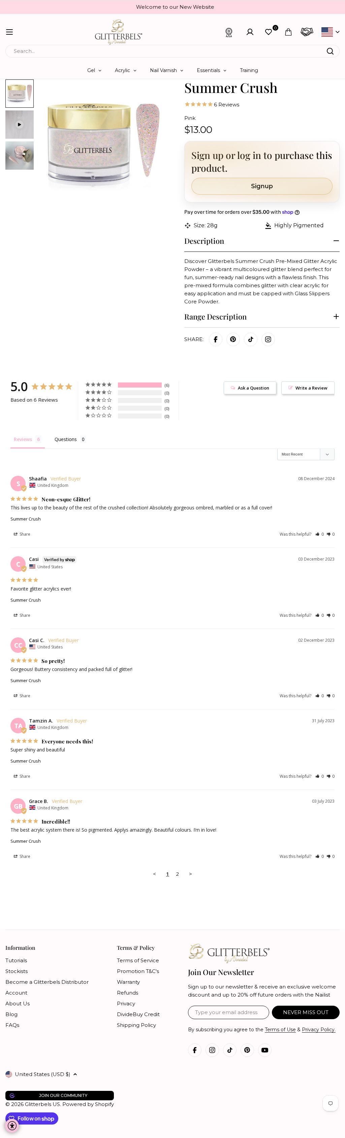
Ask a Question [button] (253, 388)
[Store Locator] (307, 32)
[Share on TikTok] (250, 339)
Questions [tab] (66, 439)
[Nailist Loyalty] (229, 32)
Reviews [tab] (23, 439)
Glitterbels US (42, 1104)
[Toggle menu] (9, 32)
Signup (262, 186)
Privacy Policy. (319, 1030)
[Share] (268, 339)
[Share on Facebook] (215, 339)
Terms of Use (280, 1030)
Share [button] (24, 534)
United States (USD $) (42, 1074)
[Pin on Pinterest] (233, 339)
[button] (319, 534)
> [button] (190, 873)
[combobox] (172, 51)
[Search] (330, 51)
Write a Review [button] (311, 388)
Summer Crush (25, 519)
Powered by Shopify (88, 1104)
